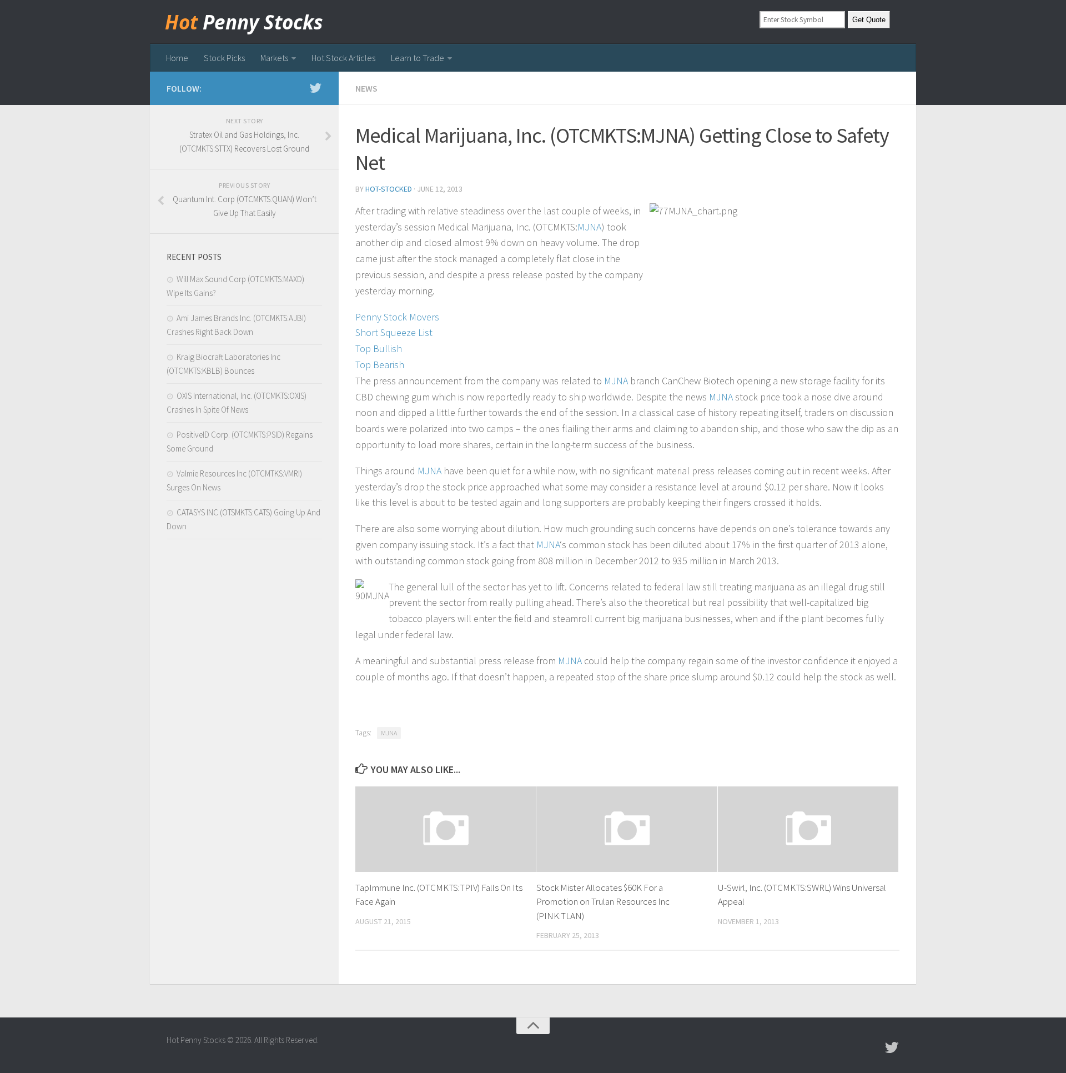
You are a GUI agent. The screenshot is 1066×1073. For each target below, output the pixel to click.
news (366, 88)
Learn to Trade (417, 57)
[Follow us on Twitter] (315, 87)
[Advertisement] (244, 733)
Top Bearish (379, 364)
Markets (274, 57)
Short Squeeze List (394, 332)
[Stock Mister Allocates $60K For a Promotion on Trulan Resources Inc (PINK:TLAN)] (626, 828)
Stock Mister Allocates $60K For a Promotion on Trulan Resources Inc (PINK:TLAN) (603, 901)
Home (177, 57)
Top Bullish (378, 348)
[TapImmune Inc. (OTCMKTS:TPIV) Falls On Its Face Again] (445, 828)
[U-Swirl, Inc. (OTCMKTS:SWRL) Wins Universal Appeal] (808, 828)
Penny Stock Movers (397, 316)
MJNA (589, 226)
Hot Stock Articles (343, 57)
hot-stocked (388, 189)
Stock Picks (224, 57)
